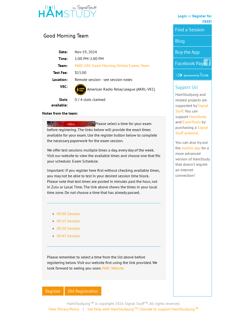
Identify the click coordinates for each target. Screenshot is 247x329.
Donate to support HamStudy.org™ (170, 309)
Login (182, 15)
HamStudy (197, 116)
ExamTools (192, 121)
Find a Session (189, 29)
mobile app (191, 147)
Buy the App (187, 52)
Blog (180, 41)
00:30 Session (68, 228)
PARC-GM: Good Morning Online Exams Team (112, 65)
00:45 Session (68, 235)
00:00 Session (68, 213)
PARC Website (113, 268)
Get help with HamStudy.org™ (113, 309)
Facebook (190, 63)
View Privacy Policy (63, 309)
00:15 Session (68, 220)
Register (53, 291)
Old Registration (83, 291)
